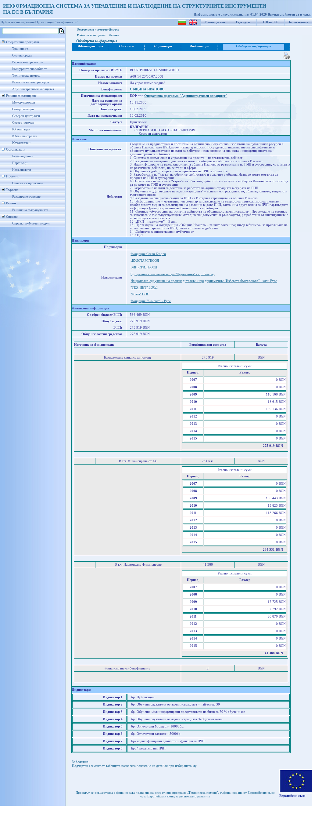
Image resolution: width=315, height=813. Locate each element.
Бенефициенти (22, 156)
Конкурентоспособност (29, 69)
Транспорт (20, 48)
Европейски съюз (292, 795)
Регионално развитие (27, 62)
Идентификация (90, 46)
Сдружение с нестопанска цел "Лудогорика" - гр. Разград (173, 274)
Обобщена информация (253, 46)
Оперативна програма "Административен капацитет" (185, 95)
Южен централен (24, 136)
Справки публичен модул (30, 223)
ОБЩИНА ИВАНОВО (147, 89)
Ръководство (215, 22)
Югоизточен (21, 142)
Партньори (20, 163)
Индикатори (199, 46)
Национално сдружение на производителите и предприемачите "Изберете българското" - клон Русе (204, 281)
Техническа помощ (26, 75)
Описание (126, 46)
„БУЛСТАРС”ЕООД (145, 260)
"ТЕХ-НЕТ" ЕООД (144, 287)
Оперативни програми (22, 42)
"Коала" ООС (140, 294)
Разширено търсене (26, 196)
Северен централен (26, 116)
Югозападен (21, 129)
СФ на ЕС (270, 22)
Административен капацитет (33, 89)
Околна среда (22, 55)
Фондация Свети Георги (148, 254)
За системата (298, 22)
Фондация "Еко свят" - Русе (151, 301)
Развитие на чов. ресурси (30, 82)
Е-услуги (243, 22)
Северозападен (23, 109)
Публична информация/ (18, 22)
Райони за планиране (21, 95)
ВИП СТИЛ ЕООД (144, 267)
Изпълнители (21, 169)
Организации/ (45, 22)
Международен (23, 102)
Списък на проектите (27, 183)
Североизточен (23, 122)
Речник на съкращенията (30, 210)
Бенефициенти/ (66, 22)
